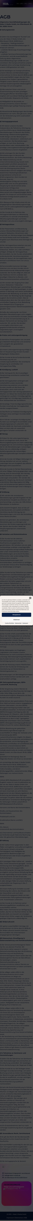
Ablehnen (16, 620)
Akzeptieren (16, 615)
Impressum (25, 623)
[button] (30, 598)
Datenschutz (18, 623)
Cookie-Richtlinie (9, 623)
